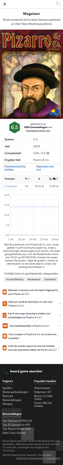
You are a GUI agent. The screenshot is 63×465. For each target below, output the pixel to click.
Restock (8, 396)
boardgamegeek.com (38, 130)
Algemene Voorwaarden (30, 458)
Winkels (8, 404)
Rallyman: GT (42, 392)
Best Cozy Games (14, 433)
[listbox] (27, 178)
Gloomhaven (42, 388)
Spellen (7, 388)
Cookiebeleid (52, 458)
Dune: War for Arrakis (43, 404)
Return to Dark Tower (43, 397)
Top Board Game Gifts (17, 429)
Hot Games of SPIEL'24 (17, 421)
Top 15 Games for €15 (16, 425)
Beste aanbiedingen (15, 392)
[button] (5, 4)
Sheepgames (11, 186)
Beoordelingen (12, 400)
